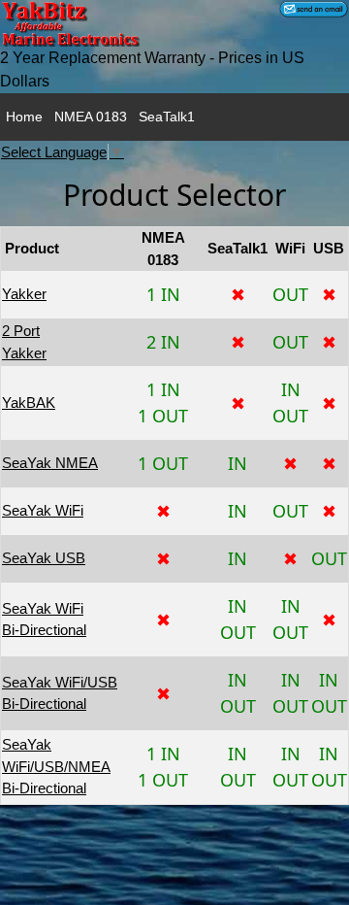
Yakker (24, 293)
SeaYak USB (43, 558)
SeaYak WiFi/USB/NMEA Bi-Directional (56, 766)
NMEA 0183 (90, 116)
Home (24, 116)
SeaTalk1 (167, 116)
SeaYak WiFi (42, 510)
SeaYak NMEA (50, 462)
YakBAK (28, 402)
